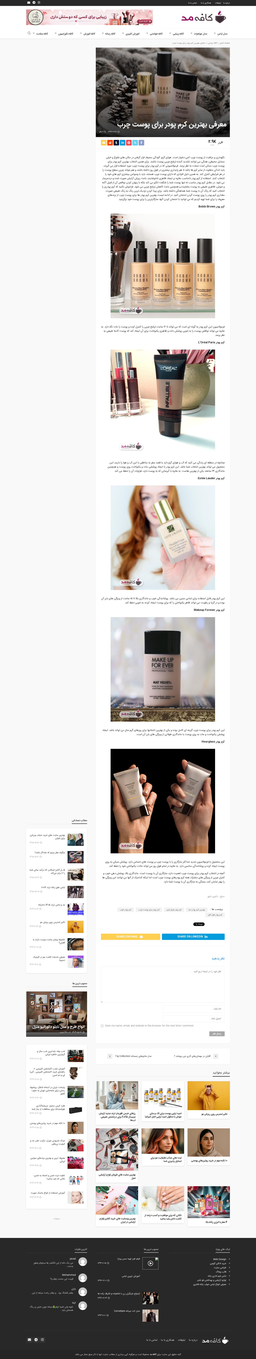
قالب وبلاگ (221, 1272)
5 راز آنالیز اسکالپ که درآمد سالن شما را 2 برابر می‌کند (47, 871)
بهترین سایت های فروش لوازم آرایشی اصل (117, 1176)
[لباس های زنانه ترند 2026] (76, 892)
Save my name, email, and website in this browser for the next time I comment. (148, 1026)
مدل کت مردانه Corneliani (127, 1311)
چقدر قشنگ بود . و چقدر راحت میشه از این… (51, 1293)
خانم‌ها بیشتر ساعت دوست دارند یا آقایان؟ (49, 941)
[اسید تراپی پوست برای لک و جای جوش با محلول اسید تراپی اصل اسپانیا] (163, 1095)
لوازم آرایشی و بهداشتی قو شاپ (211, 1280)
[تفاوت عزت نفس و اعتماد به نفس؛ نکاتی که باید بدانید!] (76, 1180)
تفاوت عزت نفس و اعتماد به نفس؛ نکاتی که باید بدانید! (49, 1177)
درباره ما (226, 3)
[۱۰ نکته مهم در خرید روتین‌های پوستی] (209, 1142)
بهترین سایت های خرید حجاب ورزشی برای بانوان (47, 837)
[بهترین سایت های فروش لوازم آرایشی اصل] (117, 1149)
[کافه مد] (204, 16)
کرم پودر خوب (125, 910)
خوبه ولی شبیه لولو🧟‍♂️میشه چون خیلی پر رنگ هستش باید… (51, 1308)
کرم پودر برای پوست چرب (149, 910)
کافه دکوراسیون (65, 34)
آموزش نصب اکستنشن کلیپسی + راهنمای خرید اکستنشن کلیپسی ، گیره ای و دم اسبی (47, 1072)
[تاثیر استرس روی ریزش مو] (209, 1095)
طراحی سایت (220, 1268)
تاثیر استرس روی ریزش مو (214, 1114)
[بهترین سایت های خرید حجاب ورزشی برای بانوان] (76, 840)
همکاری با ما (206, 3)
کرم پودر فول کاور (215, 915)
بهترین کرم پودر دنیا (196, 910)
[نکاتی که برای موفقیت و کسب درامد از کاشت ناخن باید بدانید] (163, 1198)
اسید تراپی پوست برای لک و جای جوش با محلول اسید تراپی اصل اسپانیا (163, 1115)
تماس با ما (192, 3)
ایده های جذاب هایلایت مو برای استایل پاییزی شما (165, 1159)
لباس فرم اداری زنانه (217, 1276)
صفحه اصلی (224, 43)
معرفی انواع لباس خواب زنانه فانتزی (209, 1284)
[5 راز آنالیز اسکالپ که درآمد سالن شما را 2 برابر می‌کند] (76, 874)
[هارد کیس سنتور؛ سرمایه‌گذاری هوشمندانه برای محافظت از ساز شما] (76, 1110)
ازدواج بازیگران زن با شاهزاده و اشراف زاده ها (119, 1293)
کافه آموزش (89, 34)
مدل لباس (222, 34)
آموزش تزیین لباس (131, 1276)
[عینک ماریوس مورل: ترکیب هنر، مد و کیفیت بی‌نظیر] (76, 1145)
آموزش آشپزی (132, 34)
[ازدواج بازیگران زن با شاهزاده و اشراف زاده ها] (150, 1298)
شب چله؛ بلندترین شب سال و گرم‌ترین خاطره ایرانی (51, 1053)
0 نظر (101, 131)
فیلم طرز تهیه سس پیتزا (129, 1258)
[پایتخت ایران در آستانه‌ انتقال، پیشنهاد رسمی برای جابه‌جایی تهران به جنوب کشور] (76, 1092)
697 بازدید (64, 1032)
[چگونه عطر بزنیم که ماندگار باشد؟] (76, 857)
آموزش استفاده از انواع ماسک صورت (48, 1193)
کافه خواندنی (156, 34)
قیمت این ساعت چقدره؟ (61, 1279)
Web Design (219, 1259)
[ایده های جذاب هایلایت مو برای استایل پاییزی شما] (163, 1141)
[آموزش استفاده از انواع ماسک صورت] (76, 1197)
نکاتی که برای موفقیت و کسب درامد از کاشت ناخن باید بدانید (163, 1217)
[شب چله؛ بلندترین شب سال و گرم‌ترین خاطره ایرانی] (76, 1056)
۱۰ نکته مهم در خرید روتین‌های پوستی (209, 1161)
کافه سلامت (42, 34)
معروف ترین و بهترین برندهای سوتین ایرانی (47, 1160)
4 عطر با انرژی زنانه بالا (216, 1222)
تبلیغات (218, 3)
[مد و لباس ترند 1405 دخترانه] (76, 909)
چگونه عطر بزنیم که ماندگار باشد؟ (50, 852)
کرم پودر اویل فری (173, 910)
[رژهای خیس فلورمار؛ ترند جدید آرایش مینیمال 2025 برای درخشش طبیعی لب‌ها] (117, 1095)
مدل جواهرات (200, 34)
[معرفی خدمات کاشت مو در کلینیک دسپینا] (76, 962)
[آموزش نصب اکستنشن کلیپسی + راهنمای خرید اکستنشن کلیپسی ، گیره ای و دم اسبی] (76, 1073)
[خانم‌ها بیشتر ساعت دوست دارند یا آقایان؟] (76, 944)
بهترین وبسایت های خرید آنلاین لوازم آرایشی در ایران (117, 1220)
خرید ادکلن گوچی (218, 1263)
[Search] (29, 33)
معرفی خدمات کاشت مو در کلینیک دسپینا (49, 959)
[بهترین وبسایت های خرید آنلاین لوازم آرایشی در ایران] (117, 1200)
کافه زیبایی (178, 34)
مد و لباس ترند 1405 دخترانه (51, 904)
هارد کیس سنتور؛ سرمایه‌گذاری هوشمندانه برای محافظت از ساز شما (48, 1107)
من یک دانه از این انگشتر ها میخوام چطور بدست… (53, 1264)
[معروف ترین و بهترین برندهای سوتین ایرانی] (76, 1163)
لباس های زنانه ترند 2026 (53, 887)
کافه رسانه (110, 34)
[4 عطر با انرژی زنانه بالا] (209, 1202)
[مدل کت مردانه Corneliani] (150, 1316)
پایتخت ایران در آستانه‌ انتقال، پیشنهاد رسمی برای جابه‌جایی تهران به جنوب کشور (47, 1090)
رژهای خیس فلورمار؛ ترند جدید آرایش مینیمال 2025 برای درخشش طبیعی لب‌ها (117, 1117)
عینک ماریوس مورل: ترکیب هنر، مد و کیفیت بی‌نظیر (47, 1142)
